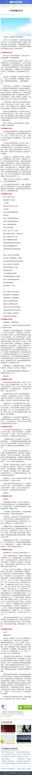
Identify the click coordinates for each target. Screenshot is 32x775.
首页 (8, 5)
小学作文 (14, 5)
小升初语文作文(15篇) (22, 756)
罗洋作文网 (13, 773)
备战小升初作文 (6, 759)
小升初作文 (22, 5)
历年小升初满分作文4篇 (8, 752)
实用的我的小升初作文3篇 (23, 761)
